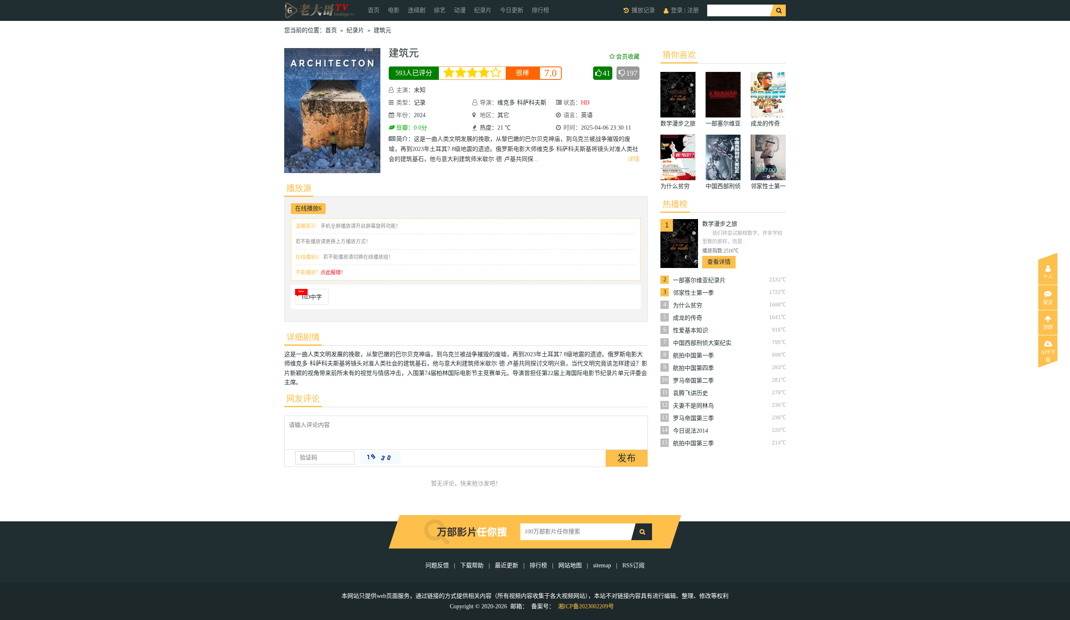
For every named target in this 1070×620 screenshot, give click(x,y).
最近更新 (506, 565)
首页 (374, 10)
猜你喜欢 (679, 55)
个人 (1048, 277)
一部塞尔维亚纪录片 (699, 280)
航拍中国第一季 (693, 355)
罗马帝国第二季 (693, 381)
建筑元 (382, 30)
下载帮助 (472, 565)
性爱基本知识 (690, 330)
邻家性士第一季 (693, 293)
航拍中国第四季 (693, 368)
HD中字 (312, 297)
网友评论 (303, 398)
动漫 (460, 10)
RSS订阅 (633, 565)
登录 (677, 10)
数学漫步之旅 (719, 224)
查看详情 (719, 262)
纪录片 (483, 10)
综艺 (440, 10)
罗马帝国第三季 (693, 418)
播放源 (298, 188)
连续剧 (416, 10)
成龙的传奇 (687, 318)
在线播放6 (308, 208)
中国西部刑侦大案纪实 (702, 343)
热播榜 (675, 204)
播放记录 (643, 10)
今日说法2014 (690, 431)
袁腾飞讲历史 (690, 393)
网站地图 (570, 565)
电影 (394, 10)
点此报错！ (333, 273)
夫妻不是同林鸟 (693, 406)
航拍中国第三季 (693, 443)
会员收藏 (627, 57)
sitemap (602, 565)
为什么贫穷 (687, 305)
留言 (1048, 302)
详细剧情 (303, 337)
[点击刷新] (380, 458)
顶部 (1048, 327)
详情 (633, 159)
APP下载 (1048, 355)
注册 (693, 10)
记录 (419, 103)
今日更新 (511, 10)
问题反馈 (438, 565)
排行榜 (540, 10)
